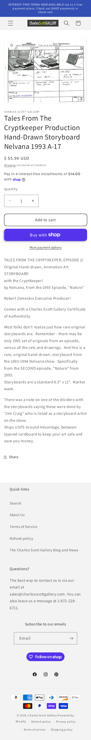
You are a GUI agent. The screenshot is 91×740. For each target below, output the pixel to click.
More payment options (46, 247)
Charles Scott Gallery (42, 715)
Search (15, 503)
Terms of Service (24, 526)
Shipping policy (62, 729)
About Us (17, 514)
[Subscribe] (71, 638)
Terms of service (35, 729)
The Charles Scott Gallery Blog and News (44, 549)
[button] (11, 23)
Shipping (10, 165)
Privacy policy (66, 721)
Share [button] (14, 456)
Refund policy (21, 538)
